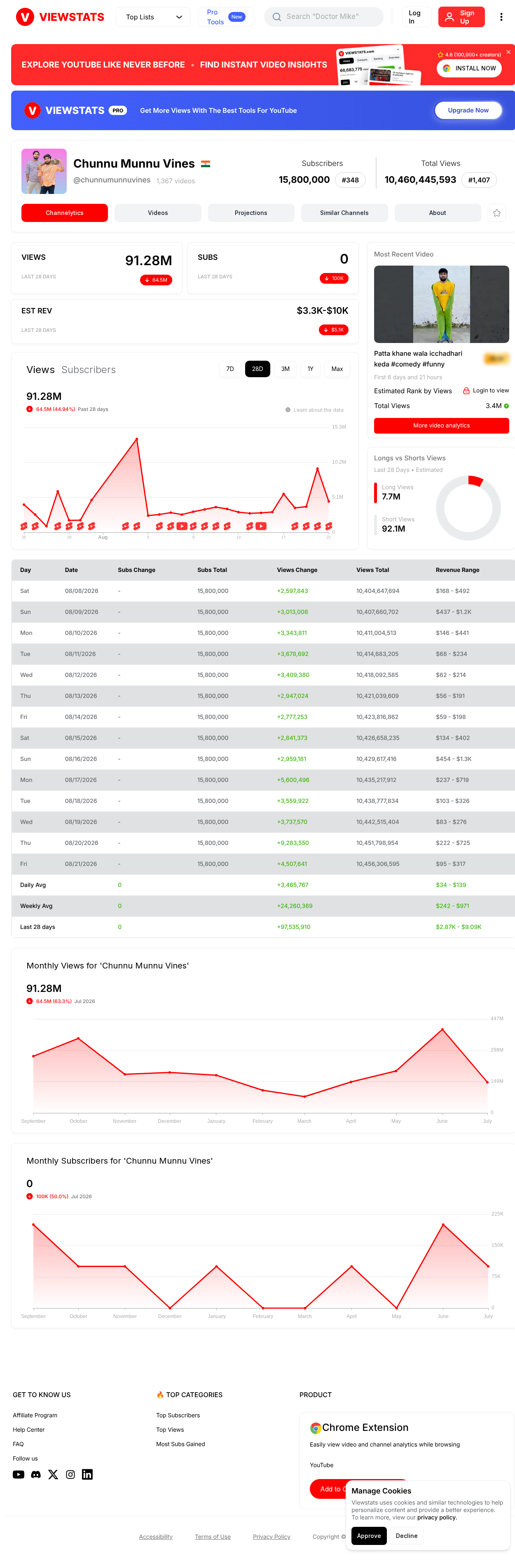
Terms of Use (213, 1536)
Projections (251, 212)
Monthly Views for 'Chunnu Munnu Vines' (107, 965)
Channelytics (65, 212)
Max (337, 368)
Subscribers (88, 370)
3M (285, 368)
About (437, 212)
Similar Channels (344, 212)
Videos (158, 212)
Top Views (170, 1429)
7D (230, 368)
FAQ (18, 1444)
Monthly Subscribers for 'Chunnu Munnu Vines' (119, 1160)
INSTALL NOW (476, 68)
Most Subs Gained (180, 1444)
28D (257, 368)
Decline (407, 1535)
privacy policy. (437, 1517)
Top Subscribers (178, 1415)
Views (40, 370)
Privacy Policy (271, 1536)
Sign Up (467, 17)
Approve (369, 1535)
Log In (415, 17)
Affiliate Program (35, 1415)
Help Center (28, 1429)
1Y (311, 368)
